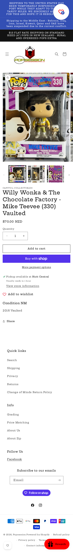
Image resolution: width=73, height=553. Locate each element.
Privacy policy (26, 540)
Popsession (19, 534)
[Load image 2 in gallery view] (36, 174)
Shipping (13, 368)
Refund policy (61, 534)
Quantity (8, 228)
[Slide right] (69, 175)
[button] (7, 54)
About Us (13, 430)
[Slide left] (4, 175)
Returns (12, 384)
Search (12, 360)
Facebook (14, 459)
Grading (13, 414)
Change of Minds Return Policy (29, 392)
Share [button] (11, 321)
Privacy (12, 376)
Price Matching (18, 422)
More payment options (36, 267)
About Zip (14, 438)
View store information (22, 286)
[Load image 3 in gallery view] (55, 174)
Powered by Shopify (38, 534)
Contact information (38, 545)
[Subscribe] (59, 480)
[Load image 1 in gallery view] (17, 174)
